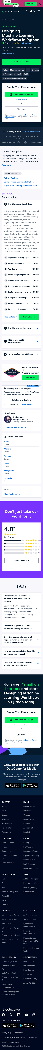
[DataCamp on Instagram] (33, 1014)
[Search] (26, 11)
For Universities (29, 864)
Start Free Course (21, 62)
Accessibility (33, 1037)
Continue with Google (23, 94)
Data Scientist (28, 970)
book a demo (27, 404)
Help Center (6, 828)
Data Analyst (28, 961)
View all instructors (14, 427)
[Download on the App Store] (13, 785)
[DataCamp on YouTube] (26, 1014)
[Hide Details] (37, 204)
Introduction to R (8, 924)
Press (4, 811)
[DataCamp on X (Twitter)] (11, 1014)
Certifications (28, 819)
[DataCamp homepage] (10, 11)
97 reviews (26, 43)
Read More (7, 53)
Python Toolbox (11, 178)
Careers (5, 815)
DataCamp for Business (21, 400)
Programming (28, 892)
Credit (7, 463)
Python (11, 19)
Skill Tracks (27, 811)
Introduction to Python (10, 915)
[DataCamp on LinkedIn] (18, 1014)
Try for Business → (32, 131)
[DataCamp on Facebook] (3, 1014)
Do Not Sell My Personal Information (14, 1037)
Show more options (20, 100)
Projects (26, 824)
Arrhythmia (9, 471)
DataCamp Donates (31, 868)
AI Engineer (27, 974)
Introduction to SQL (9, 919)
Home (4, 19)
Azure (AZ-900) (29, 983)
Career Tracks (29, 806)
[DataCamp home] (18, 1009)
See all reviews (20, 560)
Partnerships (7, 824)
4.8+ (18, 43)
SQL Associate (29, 966)
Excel (4, 900)
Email (23, 109)
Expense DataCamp (31, 855)
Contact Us (6, 832)
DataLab (26, 832)
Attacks (7, 449)
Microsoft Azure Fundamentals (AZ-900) (31, 941)
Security (4, 1042)
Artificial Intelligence (10, 892)
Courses (26, 815)
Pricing (4, 847)
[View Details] (37, 328)
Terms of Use (29, 115)
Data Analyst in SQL (10, 961)
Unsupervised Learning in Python (19, 182)
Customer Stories (8, 863)
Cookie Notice (19, 1033)
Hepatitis (8, 478)
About (4, 806)
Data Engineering (30, 887)
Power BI (5, 896)
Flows (6, 441)
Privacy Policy (10, 117)
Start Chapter (29, 317)
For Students (28, 847)
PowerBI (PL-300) (30, 979)
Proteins (7, 456)
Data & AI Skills (8, 843)
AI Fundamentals (30, 915)
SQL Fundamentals (30, 919)
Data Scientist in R (9, 973)
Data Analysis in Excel (11, 935)
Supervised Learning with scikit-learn (20, 186)
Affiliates (5, 819)
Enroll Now (30, 377)
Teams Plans (7, 851)
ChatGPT (5, 905)
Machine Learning (12, 494)
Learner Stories (29, 860)
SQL (3, 887)
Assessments (28, 828)
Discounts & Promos (31, 851)
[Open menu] (39, 11)
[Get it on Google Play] (30, 785)
